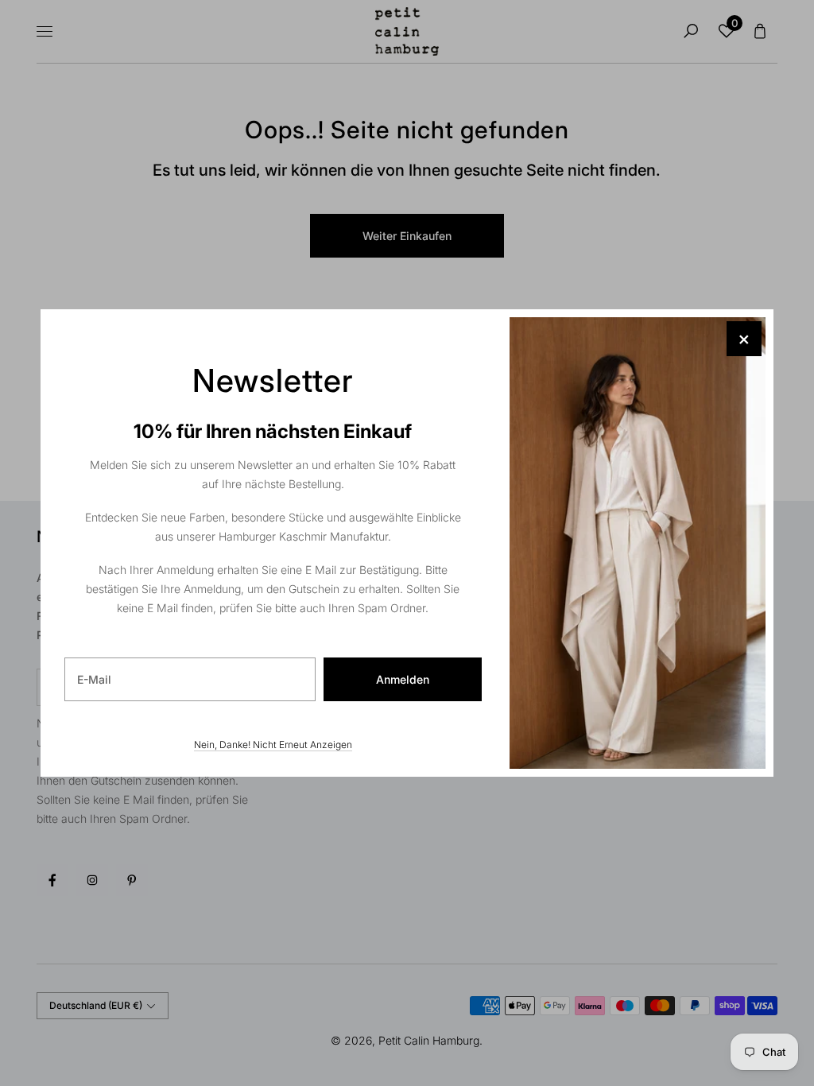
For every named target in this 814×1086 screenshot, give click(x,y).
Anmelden (402, 679)
